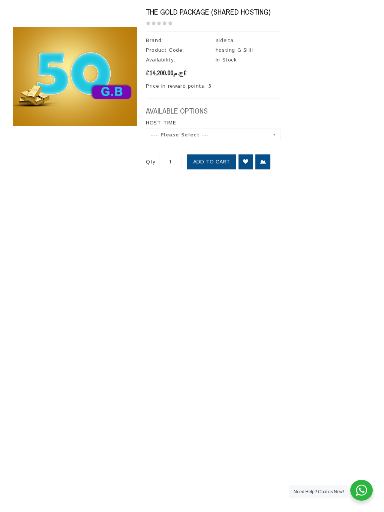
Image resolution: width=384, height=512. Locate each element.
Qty (151, 162)
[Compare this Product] (262, 161)
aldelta (225, 40)
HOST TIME (161, 123)
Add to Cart (211, 162)
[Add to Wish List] (245, 161)
